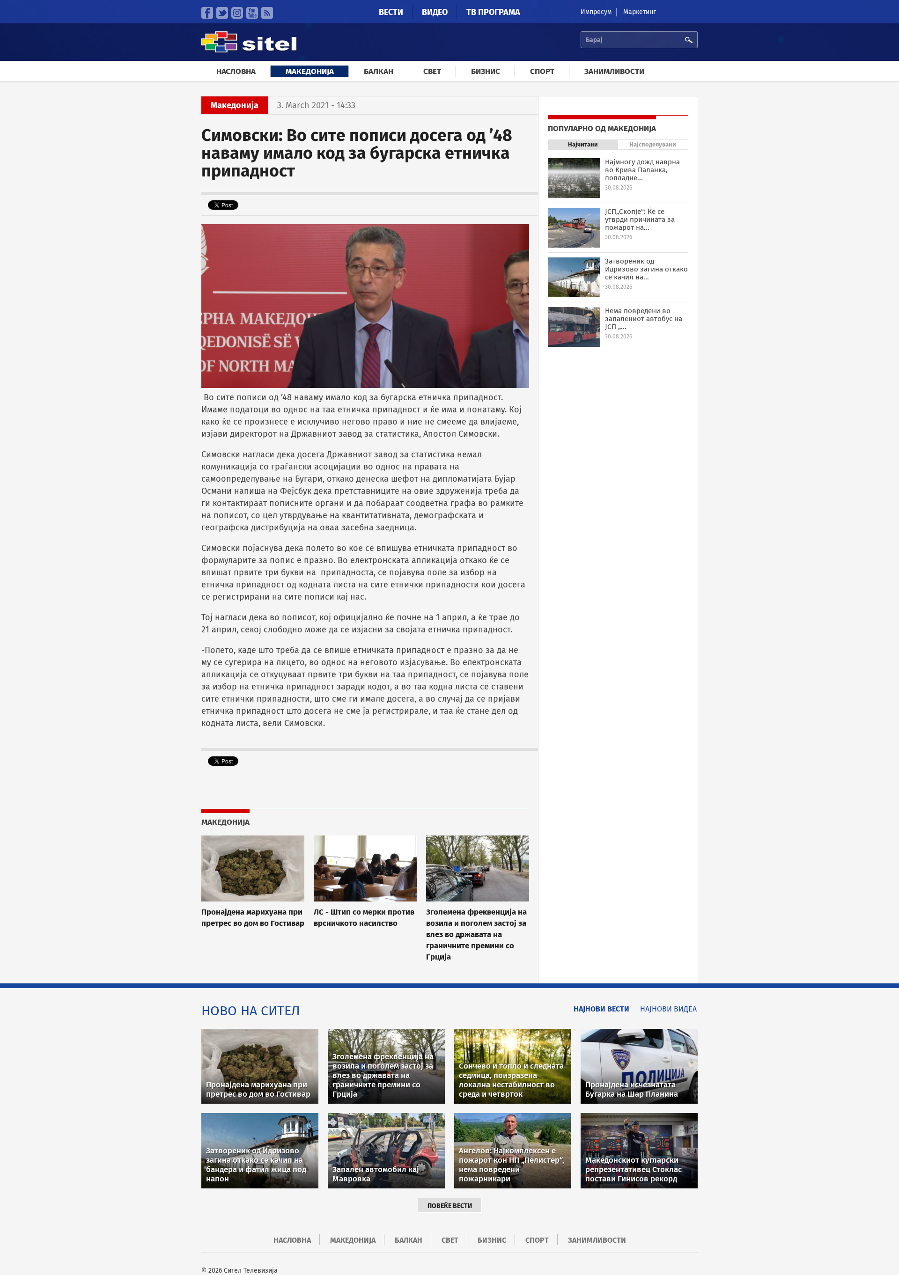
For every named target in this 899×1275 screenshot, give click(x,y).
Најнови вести (601, 1008)
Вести (391, 12)
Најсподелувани (652, 144)
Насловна (236, 71)
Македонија (310, 71)
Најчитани (583, 144)
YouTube (252, 13)
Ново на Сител (250, 1011)
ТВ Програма (493, 12)
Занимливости (614, 71)
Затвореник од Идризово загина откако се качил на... (646, 269)
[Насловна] (248, 51)
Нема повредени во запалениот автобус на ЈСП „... (643, 319)
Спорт (542, 71)
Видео (435, 12)
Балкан (378, 71)
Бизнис (485, 71)
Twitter (222, 13)
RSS (267, 13)
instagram (237, 13)
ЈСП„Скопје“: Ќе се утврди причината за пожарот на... (640, 219)
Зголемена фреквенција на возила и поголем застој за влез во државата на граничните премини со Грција (476, 934)
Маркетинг (639, 12)
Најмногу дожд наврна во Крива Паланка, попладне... (642, 170)
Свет (432, 71)
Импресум (596, 12)
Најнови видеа (668, 1008)
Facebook (207, 13)
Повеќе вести (449, 1206)
